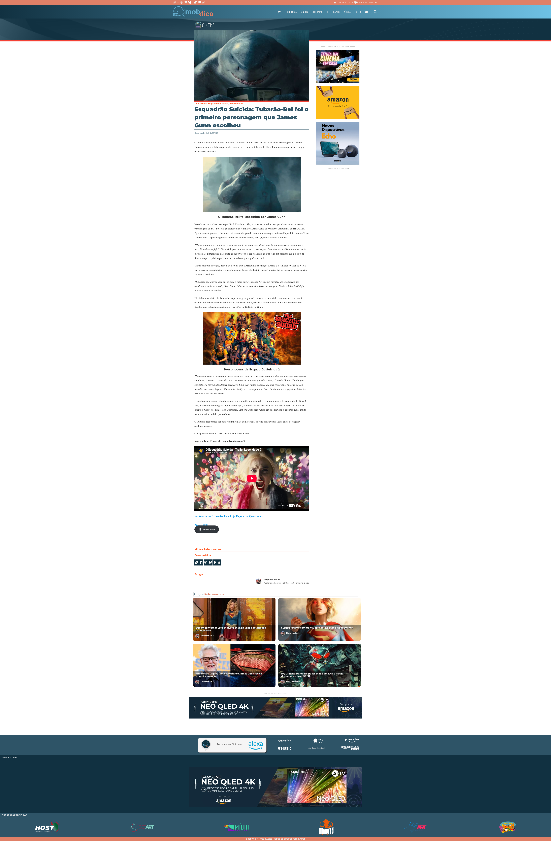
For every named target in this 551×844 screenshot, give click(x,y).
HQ (328, 11)
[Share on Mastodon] (206, 562)
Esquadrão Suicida (218, 103)
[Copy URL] (196, 562)
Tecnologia (291, 11)
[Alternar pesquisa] (375, 12)
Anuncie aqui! (346, 2)
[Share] (210, 562)
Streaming (317, 11)
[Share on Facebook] (201, 562)
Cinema (304, 11)
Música (347, 11)
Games (336, 11)
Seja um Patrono (368, 2)
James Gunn (236, 103)
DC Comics (200, 103)
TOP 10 (358, 11)
